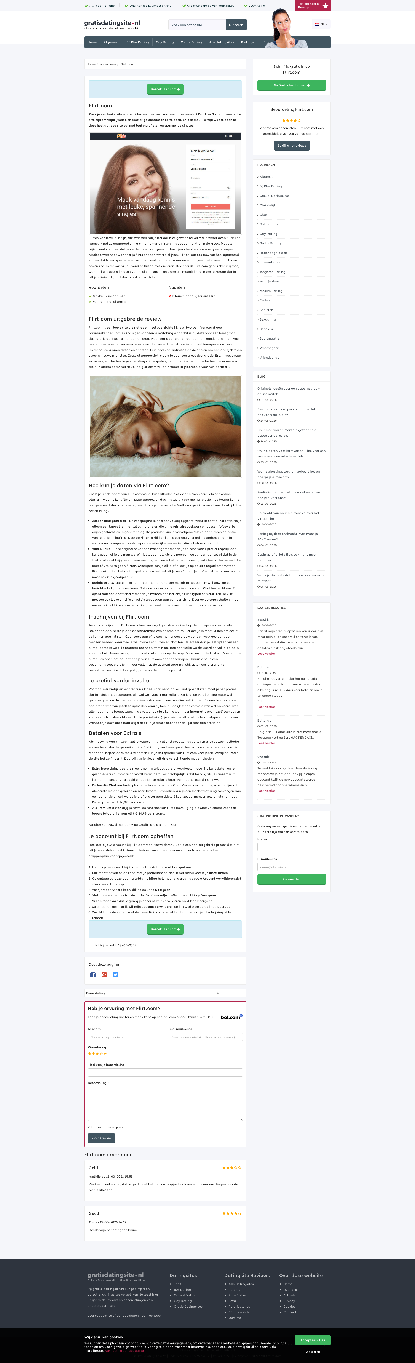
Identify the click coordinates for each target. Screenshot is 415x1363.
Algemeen (112, 42)
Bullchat (264, 667)
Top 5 (178, 1283)
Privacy (289, 1300)
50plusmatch (239, 1312)
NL (322, 24)
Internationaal (271, 262)
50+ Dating (182, 1289)
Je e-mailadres (180, 1028)
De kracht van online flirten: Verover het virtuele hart (288, 515)
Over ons (290, 1289)
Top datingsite (308, 5)
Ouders (265, 300)
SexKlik (263, 619)
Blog (266, 42)
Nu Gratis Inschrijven (290, 85)
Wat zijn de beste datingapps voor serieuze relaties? (290, 578)
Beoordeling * (98, 1082)
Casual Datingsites (275, 195)
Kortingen (249, 42)
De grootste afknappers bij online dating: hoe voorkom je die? (289, 412)
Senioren (266, 309)
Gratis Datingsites (188, 1306)
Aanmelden (292, 879)
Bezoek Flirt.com (164, 89)
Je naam (94, 1028)
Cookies (290, 1306)
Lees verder (266, 653)
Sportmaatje (269, 338)
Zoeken (237, 24)
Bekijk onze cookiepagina (124, 1350)
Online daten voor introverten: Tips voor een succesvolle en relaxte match (291, 453)
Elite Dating (238, 1295)
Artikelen (291, 1295)
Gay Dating (165, 42)
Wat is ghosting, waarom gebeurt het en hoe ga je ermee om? (288, 474)
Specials (266, 328)
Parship (235, 1289)
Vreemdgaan (270, 347)
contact (155, 1315)
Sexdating (268, 319)
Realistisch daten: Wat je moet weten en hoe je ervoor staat (288, 495)
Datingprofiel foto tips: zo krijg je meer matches (287, 557)
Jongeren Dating (273, 271)
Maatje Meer (269, 281)
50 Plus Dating (138, 42)
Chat (264, 214)
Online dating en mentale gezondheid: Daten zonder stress (287, 432)
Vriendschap (270, 357)
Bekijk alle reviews (292, 145)
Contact (290, 1312)
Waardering (97, 1047)
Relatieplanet (239, 1306)
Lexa (232, 1300)
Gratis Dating (191, 42)
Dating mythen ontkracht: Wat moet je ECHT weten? (287, 536)
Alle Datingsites (241, 1283)
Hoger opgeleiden (273, 252)
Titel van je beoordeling (106, 1064)
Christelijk (268, 205)
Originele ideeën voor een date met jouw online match (288, 391)
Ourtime (235, 1317)
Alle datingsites (221, 42)
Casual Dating (185, 1295)
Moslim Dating (271, 290)
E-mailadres (267, 858)
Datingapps (269, 224)
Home (92, 42)
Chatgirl (263, 756)
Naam (262, 839)
